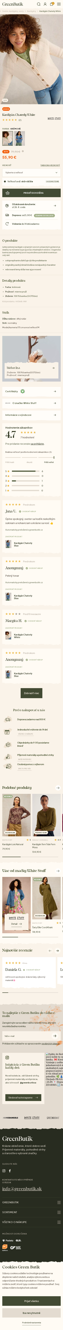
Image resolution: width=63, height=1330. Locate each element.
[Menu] (58, 4)
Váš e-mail (9, 1036)
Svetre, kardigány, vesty (13, 11)
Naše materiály (24, 759)
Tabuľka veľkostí (50, 165)
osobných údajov (50, 1043)
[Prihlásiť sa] (45, 4)
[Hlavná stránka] (12, 4)
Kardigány (31, 11)
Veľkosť (6, 165)
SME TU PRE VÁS (24, 769)
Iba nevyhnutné (31, 1312)
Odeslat (55, 1036)
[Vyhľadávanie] (38, 4)
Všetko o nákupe (25, 734)
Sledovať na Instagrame (20, 1097)
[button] (58, 951)
